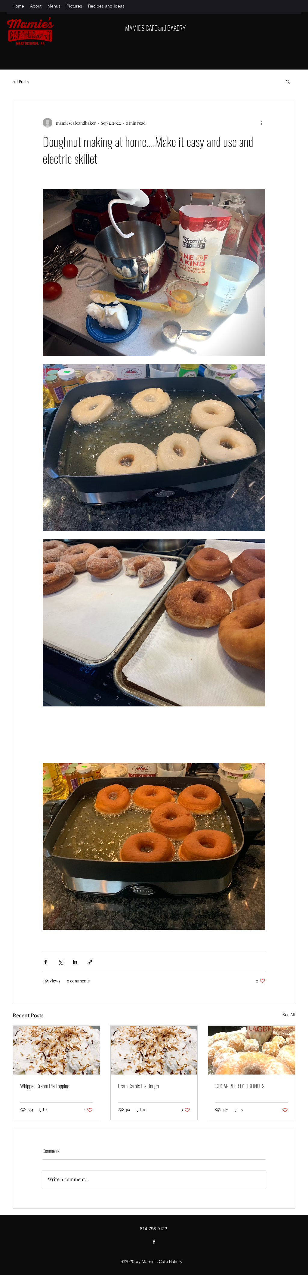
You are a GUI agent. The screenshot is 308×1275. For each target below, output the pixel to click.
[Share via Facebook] (45, 962)
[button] (288, 81)
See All (289, 1014)
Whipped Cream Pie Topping (44, 1086)
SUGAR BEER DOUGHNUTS (239, 1086)
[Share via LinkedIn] (75, 962)
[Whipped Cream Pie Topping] (56, 1050)
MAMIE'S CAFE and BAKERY (155, 28)
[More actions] (261, 122)
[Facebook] (154, 1242)
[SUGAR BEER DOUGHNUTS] (251, 1050)
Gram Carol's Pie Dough (138, 1086)
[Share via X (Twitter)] (60, 962)
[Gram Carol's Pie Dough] (154, 1050)
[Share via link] (90, 962)
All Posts (21, 81)
